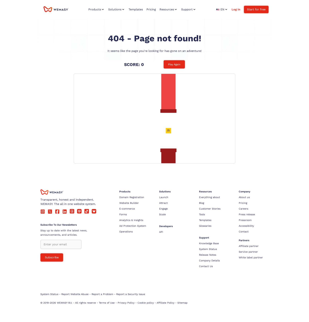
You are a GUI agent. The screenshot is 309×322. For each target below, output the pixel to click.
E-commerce (127, 208)
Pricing (243, 202)
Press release (247, 214)
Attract (163, 202)
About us (244, 197)
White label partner (251, 257)
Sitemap (182, 302)
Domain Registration (131, 197)
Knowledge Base (209, 243)
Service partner (248, 251)
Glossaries (205, 225)
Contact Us (206, 266)
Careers (243, 208)
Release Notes (207, 254)
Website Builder (129, 202)
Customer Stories (209, 208)
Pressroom (245, 220)
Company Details (209, 260)
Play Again (174, 64)
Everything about (209, 197)
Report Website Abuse (75, 294)
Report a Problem (102, 294)
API (161, 231)
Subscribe (52, 257)
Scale (162, 214)
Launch (163, 197)
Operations (126, 231)
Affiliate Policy (165, 302)
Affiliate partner (249, 246)
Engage (163, 208)
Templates (205, 220)
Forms (123, 214)
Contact (244, 231)
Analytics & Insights (131, 220)
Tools (202, 214)
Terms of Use (107, 302)
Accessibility (246, 225)
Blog (201, 202)
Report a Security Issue (130, 294)
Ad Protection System (132, 225)
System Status (208, 249)
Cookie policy (146, 302)
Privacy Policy (126, 302)
